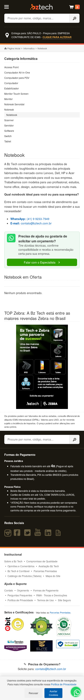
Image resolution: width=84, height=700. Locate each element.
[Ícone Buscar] (74, 18)
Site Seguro (64, 600)
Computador (11, 83)
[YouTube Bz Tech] (38, 534)
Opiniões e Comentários (21, 566)
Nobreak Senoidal (14, 104)
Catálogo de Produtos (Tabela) (25, 576)
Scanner (9, 120)
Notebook (11, 114)
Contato (8, 590)
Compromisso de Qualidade (41, 561)
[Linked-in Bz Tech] (49, 534)
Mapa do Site (53, 576)
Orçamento (23, 590)
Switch (8, 136)
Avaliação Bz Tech (49, 566)
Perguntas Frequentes (20, 595)
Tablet (7, 141)
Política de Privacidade (20, 600)
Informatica (28, 48)
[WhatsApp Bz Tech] (76, 693)
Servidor (9, 125)
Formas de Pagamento (46, 590)
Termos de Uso (45, 600)
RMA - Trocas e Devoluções (51, 595)
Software (9, 130)
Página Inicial (13, 48)
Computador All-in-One (17, 72)
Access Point (11, 67)
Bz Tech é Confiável (19, 571)
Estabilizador (11, 88)
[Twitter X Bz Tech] (28, 534)
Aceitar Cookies (53, 693)
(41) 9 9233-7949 (29, 219)
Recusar (33, 693)
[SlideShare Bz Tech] (58, 534)
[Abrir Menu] (9, 6)
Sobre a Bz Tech (13, 561)
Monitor (8, 99)
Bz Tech (41, 7)
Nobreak (9, 109)
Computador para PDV (16, 77)
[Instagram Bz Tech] (8, 534)
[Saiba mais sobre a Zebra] (42, 367)
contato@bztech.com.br (31, 223)
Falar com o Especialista (40, 262)
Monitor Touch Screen (16, 93)
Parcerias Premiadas (45, 571)
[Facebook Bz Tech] (18, 534)
